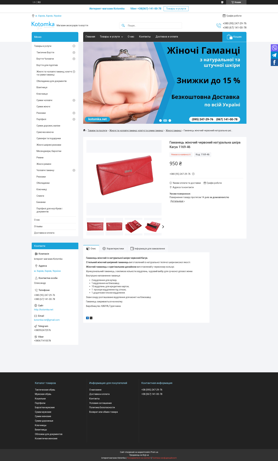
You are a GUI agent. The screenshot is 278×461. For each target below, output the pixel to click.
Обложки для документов (48, 434)
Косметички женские (46, 438)
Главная (90, 36)
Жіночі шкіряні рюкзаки (49, 145)
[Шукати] (123, 25)
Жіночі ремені (44, 164)
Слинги (40, 196)
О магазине (95, 389)
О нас (131, 36)
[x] (91, 318)
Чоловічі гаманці (45, 170)
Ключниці (42, 189)
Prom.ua (154, 452)
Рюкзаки (41, 113)
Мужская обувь (43, 394)
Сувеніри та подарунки (49, 138)
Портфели (40, 403)
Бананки (41, 202)
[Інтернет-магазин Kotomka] (43, 25)
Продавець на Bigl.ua (139, 455)
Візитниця (42, 87)
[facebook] (87, 318)
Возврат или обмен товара (103, 412)
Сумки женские (43, 416)
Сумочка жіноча (45, 132)
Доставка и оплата (167, 36)
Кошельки (40, 398)
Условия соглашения (100, 403)
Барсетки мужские (45, 407)
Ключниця (42, 94)
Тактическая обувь (45, 389)
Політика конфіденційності (164, 458)
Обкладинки (43, 183)
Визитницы (41, 429)
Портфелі (41, 119)
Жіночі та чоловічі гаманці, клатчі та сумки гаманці (136, 130)
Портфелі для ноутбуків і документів (49, 210)
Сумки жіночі (43, 106)
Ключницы (40, 425)
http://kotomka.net (43, 309)
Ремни (40, 157)
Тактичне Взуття (45, 52)
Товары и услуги (176, 8)
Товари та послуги (97, 130)
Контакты (145, 36)
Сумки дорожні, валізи (48, 125)
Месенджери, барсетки (49, 151)
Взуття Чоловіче (45, 58)
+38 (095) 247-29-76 (151, 389)
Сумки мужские (43, 412)
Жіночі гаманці (173, 130)
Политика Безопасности (102, 407)
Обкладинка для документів (52, 81)
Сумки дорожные (44, 420)
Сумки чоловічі (44, 100)
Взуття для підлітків (47, 65)
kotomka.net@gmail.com (47, 320)
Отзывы (38, 226)
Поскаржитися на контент (139, 458)
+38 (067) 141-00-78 (151, 394)
